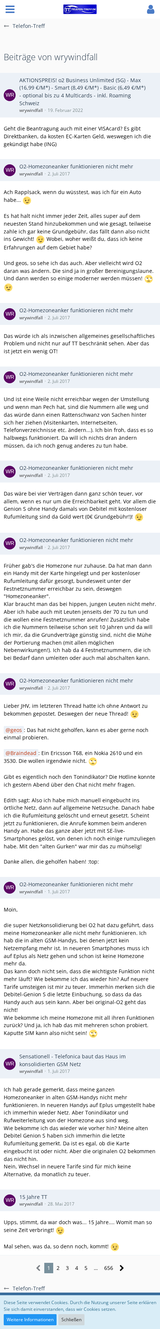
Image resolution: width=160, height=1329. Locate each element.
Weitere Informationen (30, 1319)
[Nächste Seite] (121, 1268)
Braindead (23, 753)
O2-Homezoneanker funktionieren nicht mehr (76, 166)
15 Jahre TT (33, 1196)
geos (16, 729)
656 (108, 1267)
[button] (10, 9)
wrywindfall (31, 110)
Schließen (71, 1319)
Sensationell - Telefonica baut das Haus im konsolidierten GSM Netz (72, 1060)
